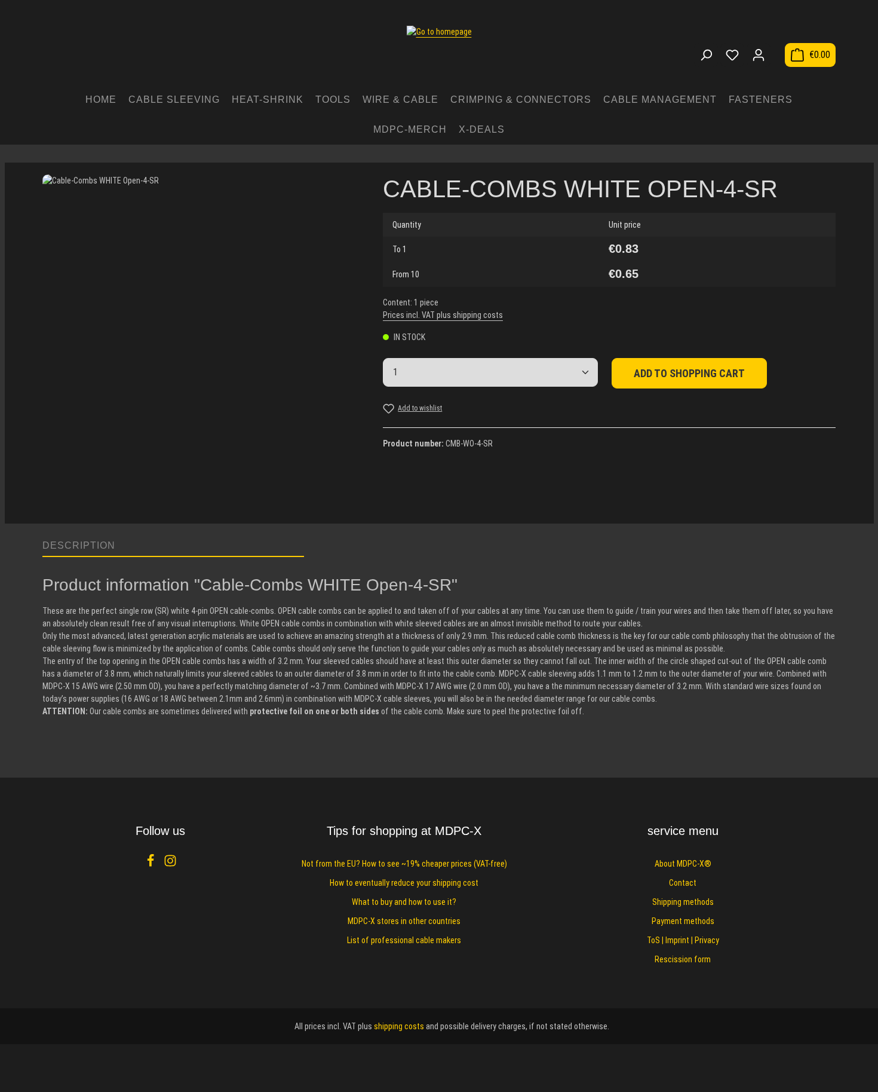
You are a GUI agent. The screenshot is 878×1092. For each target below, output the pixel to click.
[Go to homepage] (439, 49)
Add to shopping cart (689, 373)
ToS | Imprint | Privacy (683, 940)
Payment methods (683, 921)
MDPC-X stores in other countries (404, 921)
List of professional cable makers (404, 940)
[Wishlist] (732, 55)
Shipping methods (683, 902)
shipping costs (399, 1026)
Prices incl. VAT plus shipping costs (443, 315)
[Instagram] (170, 864)
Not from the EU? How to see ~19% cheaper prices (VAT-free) (404, 863)
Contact (682, 883)
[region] (200, 343)
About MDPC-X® (683, 863)
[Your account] (758, 55)
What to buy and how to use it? (404, 902)
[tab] (173, 546)
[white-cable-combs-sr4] (200, 333)
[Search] (706, 55)
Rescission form (683, 959)
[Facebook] (151, 864)
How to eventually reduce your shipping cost (404, 883)
